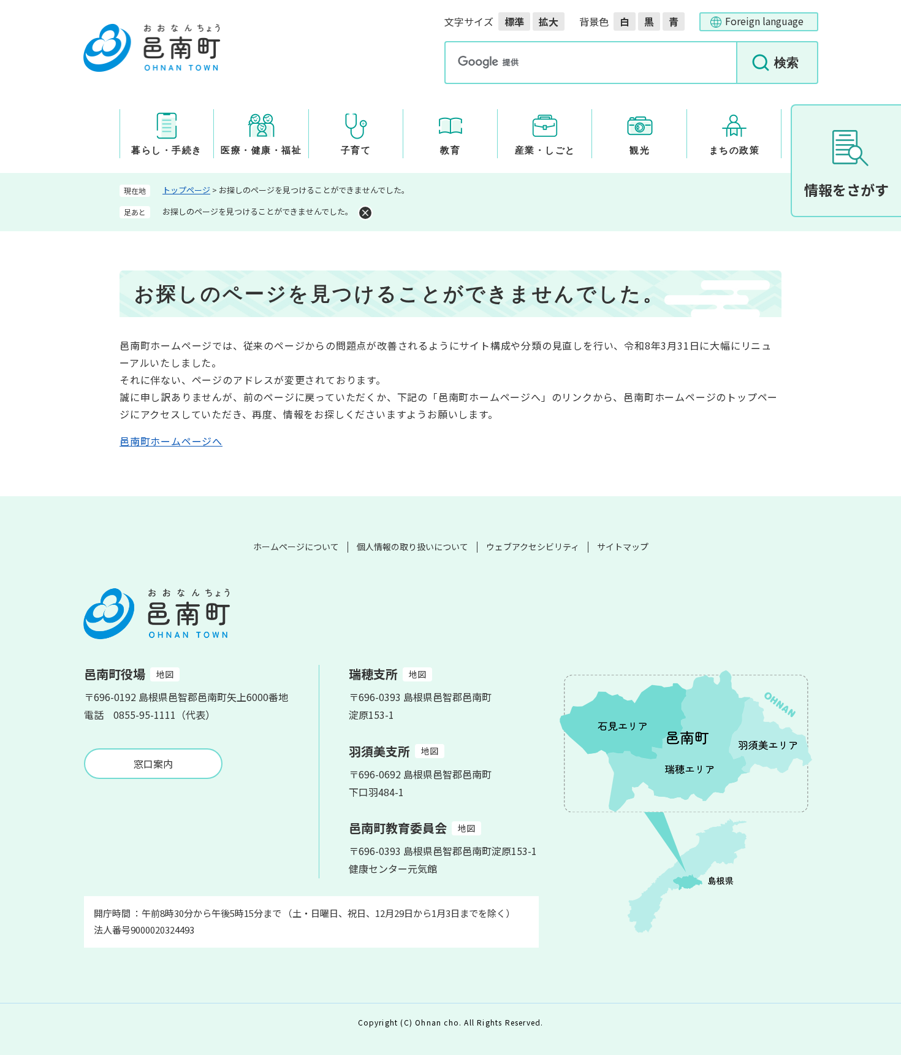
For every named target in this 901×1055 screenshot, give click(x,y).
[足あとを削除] (365, 212)
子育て (356, 150)
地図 (164, 674)
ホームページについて (296, 546)
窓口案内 (153, 763)
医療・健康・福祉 (261, 150)
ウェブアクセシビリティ (532, 546)
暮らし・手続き (166, 150)
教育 (450, 150)
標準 (514, 21)
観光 (639, 150)
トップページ (186, 190)
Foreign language (764, 20)
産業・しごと (545, 150)
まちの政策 (734, 150)
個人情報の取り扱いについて (412, 546)
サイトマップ (622, 546)
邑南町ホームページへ (171, 441)
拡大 (548, 21)
